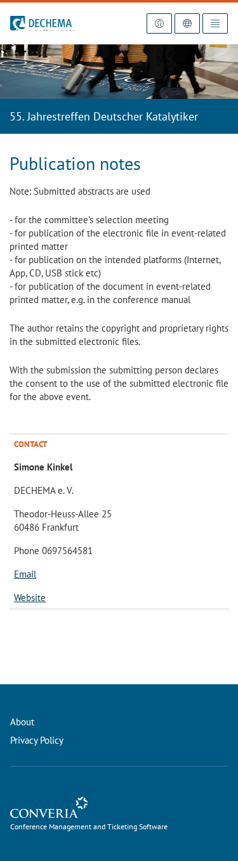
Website (30, 598)
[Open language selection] (187, 23)
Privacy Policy (36, 740)
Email (25, 574)
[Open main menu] (215, 23)
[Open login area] (159, 23)
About (22, 722)
